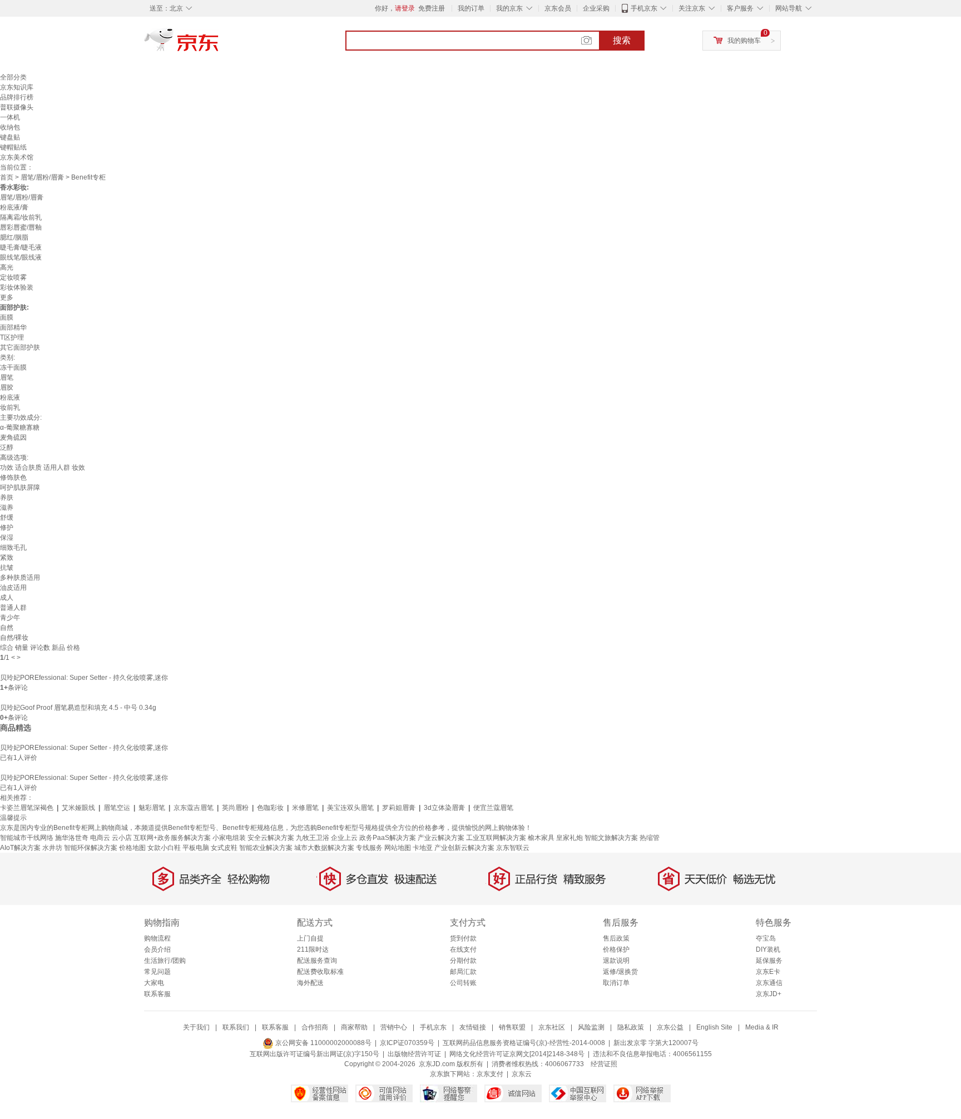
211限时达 (313, 949)
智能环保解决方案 (90, 848)
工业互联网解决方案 (496, 838)
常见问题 (157, 972)
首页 (6, 177)
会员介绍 (157, 949)
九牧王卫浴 (312, 838)
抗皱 (6, 567)
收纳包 (10, 127)
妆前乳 (10, 407)
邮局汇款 (463, 972)
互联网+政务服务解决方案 (172, 838)
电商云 (100, 838)
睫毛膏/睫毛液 (21, 247)
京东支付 (490, 1074)
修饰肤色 (13, 477)
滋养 (6, 507)
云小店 (122, 838)
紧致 (6, 557)
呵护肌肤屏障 (20, 487)
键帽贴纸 (13, 147)
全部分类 (13, 77)
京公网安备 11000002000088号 (322, 1043)
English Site (714, 1027)
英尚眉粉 (235, 808)
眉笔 (6, 377)
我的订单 (471, 8)
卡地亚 (423, 848)
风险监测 (591, 1027)
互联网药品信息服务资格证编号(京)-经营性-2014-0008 (524, 1043)
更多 (6, 297)
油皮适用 (13, 587)
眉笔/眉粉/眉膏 (42, 177)
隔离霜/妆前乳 (21, 217)
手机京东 (644, 8)
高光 (6, 267)
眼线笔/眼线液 (21, 257)
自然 (6, 627)
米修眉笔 (305, 808)
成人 (6, 597)
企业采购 (596, 8)
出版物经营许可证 (414, 1054)
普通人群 (13, 607)
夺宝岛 (766, 938)
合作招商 (314, 1027)
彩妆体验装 (16, 287)
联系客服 (157, 994)
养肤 (6, 497)
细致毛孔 (13, 547)
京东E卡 (768, 972)
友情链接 (472, 1027)
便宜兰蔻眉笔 (493, 808)
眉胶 (6, 387)
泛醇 (6, 447)
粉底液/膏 (14, 207)
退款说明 (616, 960)
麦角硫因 (13, 437)
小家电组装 (229, 838)
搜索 (622, 40)
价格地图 (132, 848)
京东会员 (557, 8)
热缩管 (650, 838)
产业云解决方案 (441, 838)
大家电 (154, 983)
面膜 (6, 317)
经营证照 (604, 1064)
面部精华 (13, 327)
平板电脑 (195, 848)
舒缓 (6, 517)
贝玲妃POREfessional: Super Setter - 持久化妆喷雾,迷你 (84, 678)
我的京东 (509, 8)
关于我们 (196, 1027)
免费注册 (431, 8)
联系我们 (235, 1027)
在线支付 (463, 949)
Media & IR (762, 1027)
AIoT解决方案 (20, 848)
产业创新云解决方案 (464, 848)
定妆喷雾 (13, 277)
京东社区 (551, 1027)
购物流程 (157, 938)
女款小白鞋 (164, 848)
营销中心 (393, 1027)
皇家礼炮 (569, 838)
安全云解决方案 (270, 838)
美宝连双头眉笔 (350, 808)
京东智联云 (512, 848)
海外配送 (310, 983)
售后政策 (616, 938)
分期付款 (463, 960)
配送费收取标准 (320, 972)
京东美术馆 (16, 157)
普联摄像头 (16, 107)
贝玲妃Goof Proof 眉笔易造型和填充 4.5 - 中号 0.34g (78, 708)
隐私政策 (630, 1027)
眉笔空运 (116, 808)
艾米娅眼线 (78, 808)
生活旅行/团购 (165, 960)
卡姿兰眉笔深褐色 (26, 808)
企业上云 (344, 838)
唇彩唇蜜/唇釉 (21, 227)
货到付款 (463, 938)
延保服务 (769, 960)
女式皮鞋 (224, 848)
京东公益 (670, 1027)
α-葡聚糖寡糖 (19, 427)
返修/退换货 (620, 972)
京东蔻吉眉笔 (194, 808)
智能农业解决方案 (266, 848)
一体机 (10, 117)
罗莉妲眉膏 (398, 808)
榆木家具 (541, 838)
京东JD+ (768, 994)
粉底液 (10, 397)
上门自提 (310, 938)
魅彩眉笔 (151, 808)
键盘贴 (10, 137)
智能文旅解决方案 (611, 838)
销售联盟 (512, 1027)
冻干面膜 (13, 367)
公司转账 (463, 983)
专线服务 (369, 848)
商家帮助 (354, 1027)
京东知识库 (16, 87)
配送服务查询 (317, 960)
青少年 (10, 617)
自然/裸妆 (14, 637)
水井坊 (52, 848)
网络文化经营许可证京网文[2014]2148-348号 (516, 1054)
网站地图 (397, 848)
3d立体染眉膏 (444, 808)
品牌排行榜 (16, 97)
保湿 (6, 537)
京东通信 (769, 983)
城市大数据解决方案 (324, 848)
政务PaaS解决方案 (387, 838)
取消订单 (616, 983)
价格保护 (616, 949)
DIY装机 (768, 949)
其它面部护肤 (20, 347)
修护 (6, 527)
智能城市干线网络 (26, 838)
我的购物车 (744, 40)
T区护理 (12, 337)
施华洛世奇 (71, 838)
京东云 (522, 1074)
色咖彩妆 (270, 808)
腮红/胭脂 (14, 237)
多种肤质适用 (20, 577)
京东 (219, 44)
